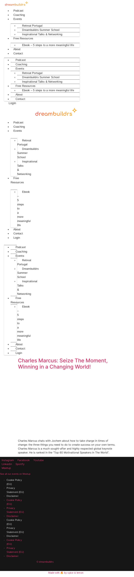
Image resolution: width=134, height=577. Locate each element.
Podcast (18, 10)
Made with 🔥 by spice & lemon (65, 572)
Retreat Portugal (24, 142)
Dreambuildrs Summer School (28, 153)
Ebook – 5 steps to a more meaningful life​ (48, 45)
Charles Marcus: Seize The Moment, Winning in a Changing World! (63, 363)
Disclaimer (12, 496)
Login (16, 237)
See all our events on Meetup (15, 474)
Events (17, 19)
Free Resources (23, 38)
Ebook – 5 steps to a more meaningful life (24, 208)
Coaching (19, 14)
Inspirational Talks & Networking (42, 34)
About (17, 49)
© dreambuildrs (45, 561)
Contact (18, 53)
